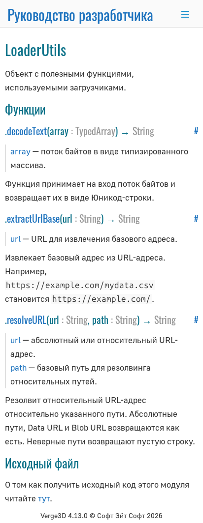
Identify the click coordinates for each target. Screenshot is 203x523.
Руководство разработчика (80, 14)
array (20, 151)
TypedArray (95, 130)
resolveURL (26, 319)
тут (44, 498)
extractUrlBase (33, 218)
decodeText (27, 130)
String (143, 130)
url (15, 238)
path (18, 367)
